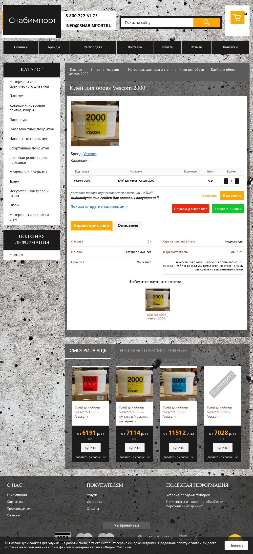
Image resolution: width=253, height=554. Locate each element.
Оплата (167, 47)
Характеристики (91, 225)
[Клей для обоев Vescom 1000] (90, 368)
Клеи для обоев (191, 70)
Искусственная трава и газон (29, 194)
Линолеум (18, 120)
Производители (20, 508)
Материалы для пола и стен (149, 70)
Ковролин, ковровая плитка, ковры (27, 108)
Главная (76, 70)
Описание (128, 225)
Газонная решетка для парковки (28, 160)
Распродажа (93, 47)
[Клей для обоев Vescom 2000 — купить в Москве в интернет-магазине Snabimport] (95, 101)
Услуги (92, 495)
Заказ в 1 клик (228, 208)
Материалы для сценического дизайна (29, 84)
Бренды (54, 47)
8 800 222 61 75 (81, 16)
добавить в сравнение (91, 457)
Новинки (21, 47)
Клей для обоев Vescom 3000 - (175, 412)
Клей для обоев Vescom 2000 (156, 317)
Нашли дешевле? (190, 208)
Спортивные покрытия (29, 148)
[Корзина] (237, 23)
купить (90, 447)
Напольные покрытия (28, 139)
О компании (17, 495)
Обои (14, 205)
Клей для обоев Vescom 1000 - (87, 412)
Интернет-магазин (105, 70)
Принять (236, 545)
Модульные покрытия (28, 172)
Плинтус (16, 96)
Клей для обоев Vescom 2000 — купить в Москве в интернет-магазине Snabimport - (133, 414)
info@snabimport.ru (88, 25)
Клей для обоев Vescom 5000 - (219, 412)
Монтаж (16, 255)
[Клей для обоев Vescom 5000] (222, 368)
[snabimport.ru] (32, 37)
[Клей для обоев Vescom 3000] (178, 368)
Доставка (135, 47)
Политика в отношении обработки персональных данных (194, 503)
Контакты (230, 47)
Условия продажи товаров (188, 495)
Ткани (14, 181)
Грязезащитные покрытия (31, 129)
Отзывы (196, 47)
